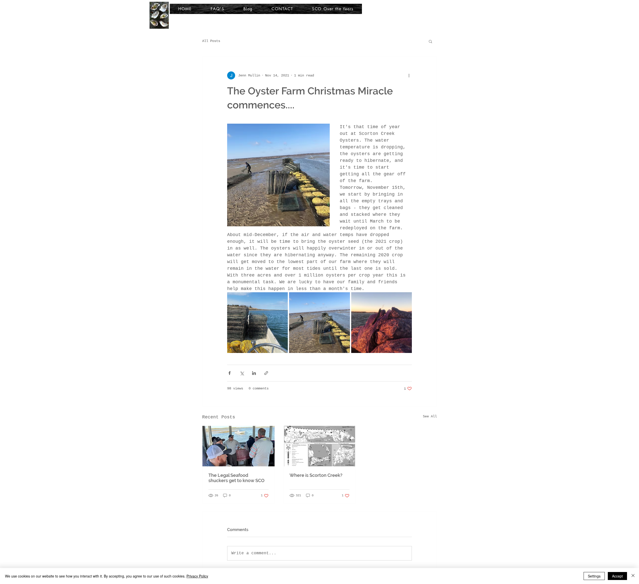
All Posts (211, 41)
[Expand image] (257, 322)
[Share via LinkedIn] (254, 373)
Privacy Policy (197, 576)
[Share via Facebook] (229, 373)
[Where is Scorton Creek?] (320, 446)
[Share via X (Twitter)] (241, 373)
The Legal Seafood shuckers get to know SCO (236, 478)
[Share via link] (266, 373)
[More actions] (409, 75)
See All (430, 416)
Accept (617, 576)
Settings (594, 576)
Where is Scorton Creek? (316, 475)
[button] (430, 41)
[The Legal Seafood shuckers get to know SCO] (238, 446)
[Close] (633, 576)
